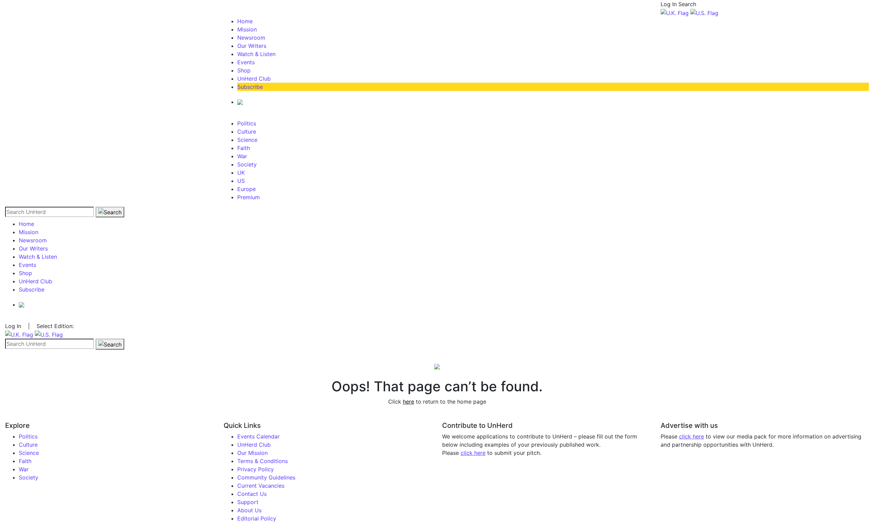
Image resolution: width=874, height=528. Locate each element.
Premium (248, 197)
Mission (247, 29)
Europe (246, 189)
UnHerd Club (254, 78)
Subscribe (250, 86)
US (241, 180)
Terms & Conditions (262, 461)
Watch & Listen (256, 54)
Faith (243, 148)
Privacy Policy (255, 469)
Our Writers (251, 45)
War (242, 156)
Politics (246, 123)
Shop (244, 70)
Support (247, 502)
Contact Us (252, 493)
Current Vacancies (260, 485)
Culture (246, 131)
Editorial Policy (256, 518)
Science (247, 139)
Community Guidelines (266, 477)
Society (247, 164)
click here (473, 452)
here (408, 401)
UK (241, 172)
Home (245, 21)
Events (246, 62)
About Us (249, 510)
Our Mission (252, 452)
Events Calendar (258, 436)
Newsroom (251, 37)
